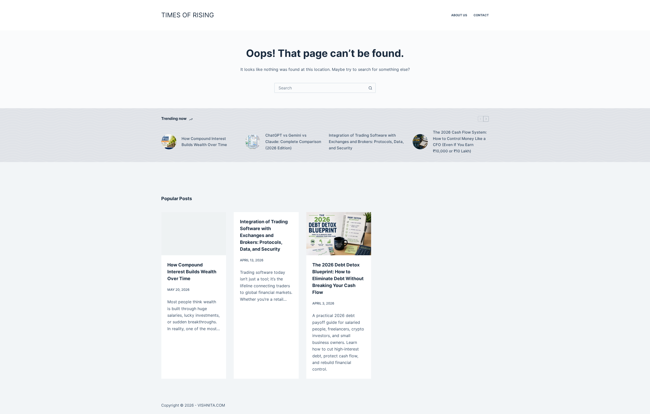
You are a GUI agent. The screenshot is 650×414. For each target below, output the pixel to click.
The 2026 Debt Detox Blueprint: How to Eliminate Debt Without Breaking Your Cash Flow (338, 278)
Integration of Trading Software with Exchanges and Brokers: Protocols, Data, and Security (366, 141)
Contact (481, 15)
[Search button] (370, 88)
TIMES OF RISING (187, 15)
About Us (459, 15)
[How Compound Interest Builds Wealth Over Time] (168, 141)
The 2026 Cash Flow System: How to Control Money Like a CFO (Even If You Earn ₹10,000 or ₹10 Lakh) (460, 141)
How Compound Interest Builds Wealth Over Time (204, 141)
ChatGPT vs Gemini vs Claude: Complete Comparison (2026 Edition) (293, 141)
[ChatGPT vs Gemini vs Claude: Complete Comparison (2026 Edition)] (252, 141)
